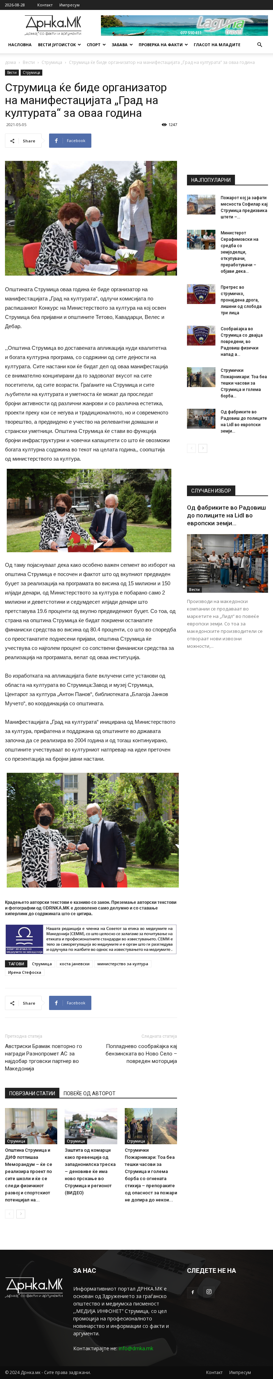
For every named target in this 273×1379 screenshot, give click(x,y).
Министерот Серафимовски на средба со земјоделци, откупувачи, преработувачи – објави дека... (239, 252)
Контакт (45, 4)
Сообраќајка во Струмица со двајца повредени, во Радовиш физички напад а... (242, 341)
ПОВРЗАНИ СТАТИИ (32, 1093)
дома (10, 62)
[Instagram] (209, 1292)
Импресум (69, 4)
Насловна (20, 44)
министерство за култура (122, 963)
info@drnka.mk (136, 1348)
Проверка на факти (161, 44)
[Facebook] (192, 1292)
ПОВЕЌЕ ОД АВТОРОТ (90, 1093)
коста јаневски (75, 963)
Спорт (94, 44)
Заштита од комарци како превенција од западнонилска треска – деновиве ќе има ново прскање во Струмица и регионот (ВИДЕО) (90, 1171)
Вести (29, 62)
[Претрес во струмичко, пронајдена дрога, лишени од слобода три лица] (201, 294)
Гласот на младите (217, 44)
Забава (120, 44)
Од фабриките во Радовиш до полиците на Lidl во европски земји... (226, 515)
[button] (259, 45)
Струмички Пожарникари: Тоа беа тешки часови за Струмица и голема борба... (244, 383)
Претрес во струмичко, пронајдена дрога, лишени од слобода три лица (241, 300)
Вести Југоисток (57, 44)
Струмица (52, 62)
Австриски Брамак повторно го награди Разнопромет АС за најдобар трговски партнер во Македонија (43, 1057)
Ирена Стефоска (24, 972)
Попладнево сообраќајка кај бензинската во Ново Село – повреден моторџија (141, 1053)
